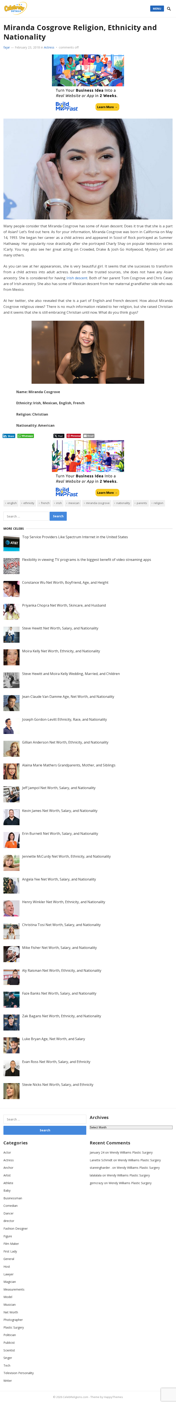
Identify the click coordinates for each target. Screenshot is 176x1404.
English (12, 503)
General (8, 1259)
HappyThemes (113, 1397)
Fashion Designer (15, 1228)
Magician (9, 1282)
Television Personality (18, 1373)
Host (6, 1266)
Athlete (8, 1183)
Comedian (10, 1206)
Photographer (13, 1320)
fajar (6, 47)
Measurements (13, 1289)
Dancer (8, 1213)
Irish (59, 503)
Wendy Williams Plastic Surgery (131, 1152)
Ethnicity (28, 503)
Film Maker (11, 1244)
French (45, 503)
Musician (9, 1305)
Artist (7, 1175)
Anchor (8, 1168)
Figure (7, 1236)
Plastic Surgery (13, 1327)
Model (7, 1297)
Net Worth (10, 1312)
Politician (9, 1335)
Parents (142, 503)
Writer (7, 1381)
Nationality (123, 503)
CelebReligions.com (75, 1397)
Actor (7, 1152)
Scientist (9, 1350)
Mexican (73, 503)
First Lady (10, 1251)
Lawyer (8, 1274)
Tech (6, 1365)
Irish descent (77, 278)
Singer (7, 1358)
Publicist (9, 1343)
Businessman (12, 1198)
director (8, 1221)
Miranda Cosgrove (98, 503)
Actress (49, 47)
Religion (158, 503)
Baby (7, 1190)
